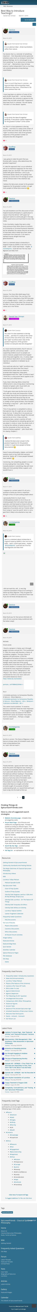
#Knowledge (14, 1135)
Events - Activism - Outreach (15, 1016)
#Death (12, 1130)
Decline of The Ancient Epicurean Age (18, 1009)
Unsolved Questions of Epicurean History (19, 1011)
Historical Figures (11, 1004)
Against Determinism (13, 991)
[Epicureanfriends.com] (5, 2)
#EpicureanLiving (15, 1152)
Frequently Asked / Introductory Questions (20, 976)
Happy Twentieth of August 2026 (16, 1083)
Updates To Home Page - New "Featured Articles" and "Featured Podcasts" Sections (19, 1033)
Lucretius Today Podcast (14, 981)
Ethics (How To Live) (12, 988)
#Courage (17, 1164)
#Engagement (14, 1149)
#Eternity (13, 1125)
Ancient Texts (10, 1006)
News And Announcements (15, 978)
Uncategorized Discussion (14, 998)
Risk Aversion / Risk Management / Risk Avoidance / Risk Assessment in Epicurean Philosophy (19, 1041)
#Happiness (14, 1154)
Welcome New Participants (15, 1014)
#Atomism (13, 1115)
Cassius (7, 1036)
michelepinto (10, 545)
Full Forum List (11, 1019)
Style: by (18, 1309)
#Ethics (8, 1141)
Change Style (31, 1220)
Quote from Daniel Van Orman (17, 44)
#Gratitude (17, 1182)
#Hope (16, 1179)
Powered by (18, 1306)
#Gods (12, 1117)
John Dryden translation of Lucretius (17, 1078)
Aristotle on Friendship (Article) (15, 1048)
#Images (12, 1120)
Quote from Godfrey (14, 438)
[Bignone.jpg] (18, 569)
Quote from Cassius (13, 330)
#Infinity (12, 1122)
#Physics (9, 1112)
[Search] (25, 2)
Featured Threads (7, 1212)
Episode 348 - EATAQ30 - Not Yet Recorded (19, 1073)
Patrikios (7, 1045)
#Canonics (9, 1132)
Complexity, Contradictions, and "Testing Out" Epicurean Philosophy (19, 1089)
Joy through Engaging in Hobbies (16, 1053)
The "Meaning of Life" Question (16, 996)
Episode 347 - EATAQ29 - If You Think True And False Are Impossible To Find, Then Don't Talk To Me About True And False (19, 1065)
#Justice (16, 1167)
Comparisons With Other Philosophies (18, 1001)
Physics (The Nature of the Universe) (18, 983)
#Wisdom (17, 1159)
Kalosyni (7, 1050)
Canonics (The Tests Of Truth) (15, 986)
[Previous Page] (14, 797)
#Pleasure (13, 1144)
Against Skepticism (12, 993)
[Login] (29, 2)
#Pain (12, 1147)
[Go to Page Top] (34, 1306)
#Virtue (12, 1157)
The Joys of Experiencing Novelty (16, 1058)
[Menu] (34, 2)
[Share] (34, 24)
